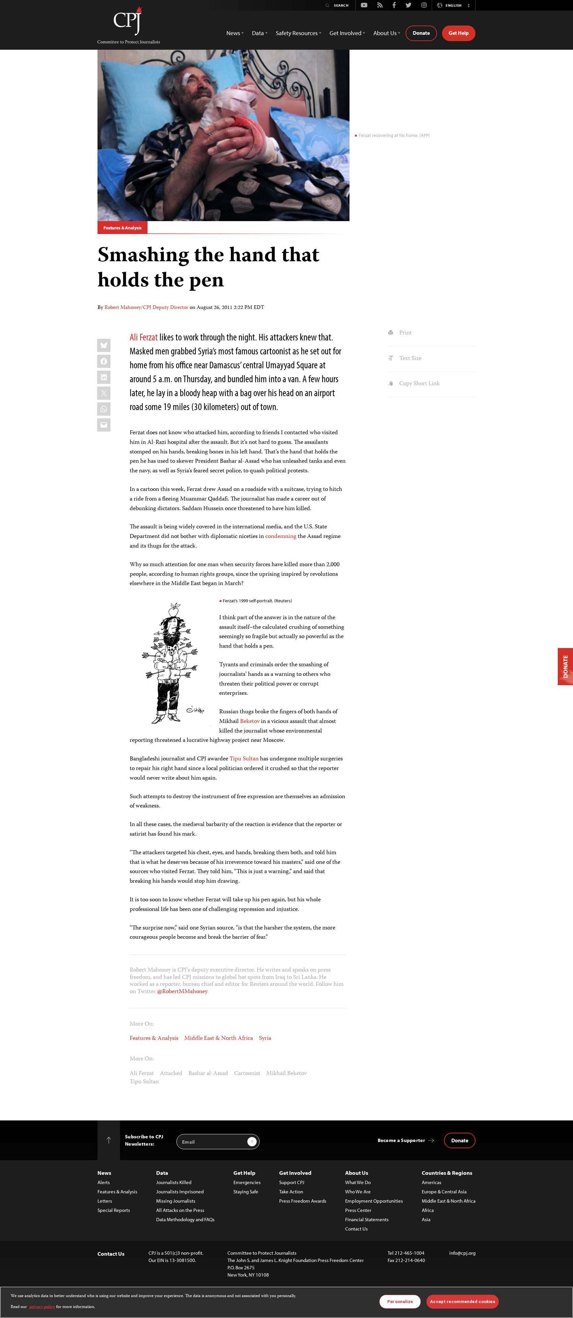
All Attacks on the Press (180, 1210)
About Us (356, 1172)
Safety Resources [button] (297, 33)
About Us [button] (385, 33)
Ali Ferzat (144, 336)
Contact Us (356, 1229)
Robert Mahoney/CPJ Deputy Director (146, 308)
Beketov (250, 722)
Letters (104, 1201)
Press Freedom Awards (302, 1201)
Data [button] (258, 33)
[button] (468, 5)
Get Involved (295, 1172)
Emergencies (247, 1182)
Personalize (400, 1301)
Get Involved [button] (345, 33)
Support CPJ (291, 1182)
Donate (421, 33)
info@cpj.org (462, 1253)
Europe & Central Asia (444, 1191)
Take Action (291, 1191)
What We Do (358, 1182)
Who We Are (358, 1191)
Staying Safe (245, 1191)
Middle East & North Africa (218, 1039)
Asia (426, 1219)
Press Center (358, 1210)
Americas (431, 1182)
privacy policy (42, 1306)
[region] (286, 1302)
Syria (265, 1039)
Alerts (103, 1182)
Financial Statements (367, 1219)
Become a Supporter (401, 1140)
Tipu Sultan (244, 759)
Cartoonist (247, 1074)
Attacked (171, 1074)
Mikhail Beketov (286, 1074)
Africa (428, 1210)
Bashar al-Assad (208, 1074)
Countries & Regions (447, 1172)
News (104, 1172)
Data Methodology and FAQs (185, 1219)
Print (405, 333)
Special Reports (113, 1210)
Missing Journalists (175, 1201)
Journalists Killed (173, 1182)
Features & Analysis (122, 228)
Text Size (409, 359)
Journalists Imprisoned (180, 1191)
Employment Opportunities (374, 1201)
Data (162, 1172)
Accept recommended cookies (462, 1301)
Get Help (459, 33)
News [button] (233, 33)
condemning (280, 537)
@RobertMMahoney (182, 992)
